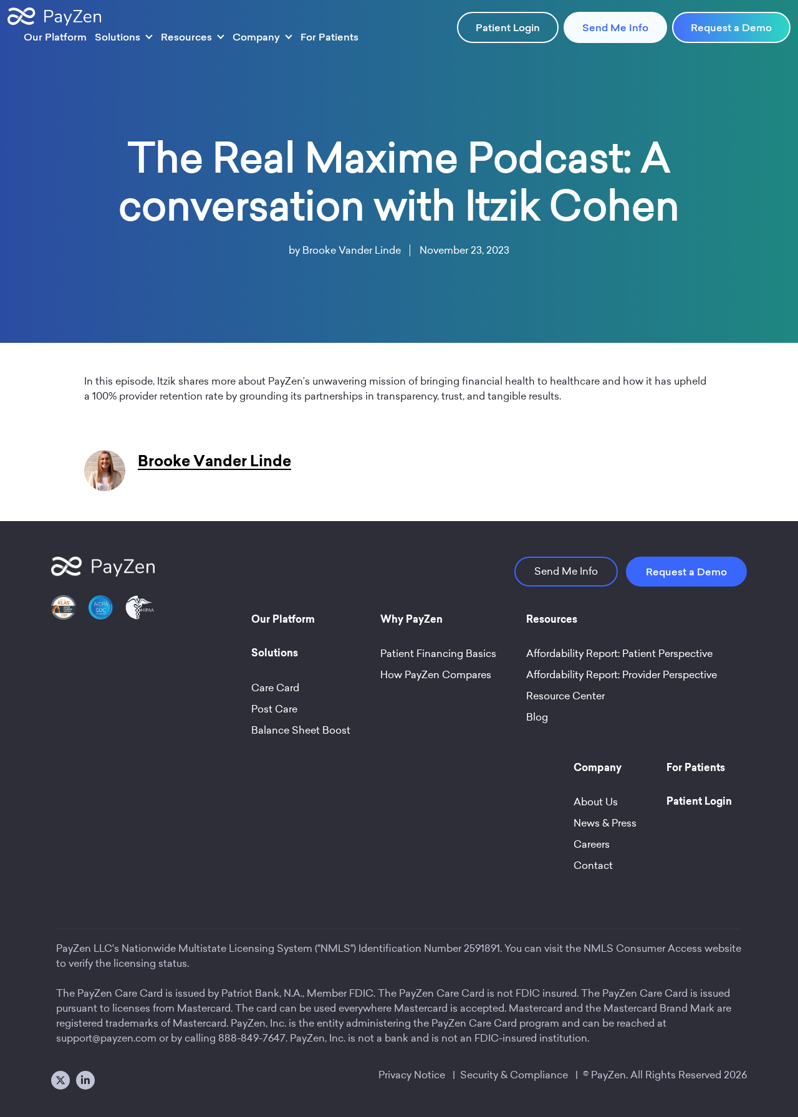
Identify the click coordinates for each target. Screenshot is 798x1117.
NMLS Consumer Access (643, 948)
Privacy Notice (411, 1075)
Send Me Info (615, 27)
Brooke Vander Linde (351, 250)
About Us (596, 802)
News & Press (605, 823)
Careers (592, 844)
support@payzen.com (106, 1038)
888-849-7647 (252, 1038)
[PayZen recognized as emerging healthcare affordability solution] (63, 614)
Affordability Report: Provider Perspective (621, 675)
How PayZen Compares (435, 675)
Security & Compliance (514, 1075)
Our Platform (55, 37)
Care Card (275, 688)
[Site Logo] (54, 16)
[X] (60, 1080)
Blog (537, 717)
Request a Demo (731, 27)
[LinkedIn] (85, 1080)
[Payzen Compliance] (101, 614)
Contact (593, 865)
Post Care (274, 709)
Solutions (117, 37)
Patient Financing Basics (438, 653)
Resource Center (565, 696)
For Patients (329, 37)
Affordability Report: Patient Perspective (619, 653)
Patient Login (508, 27)
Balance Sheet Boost (300, 730)
